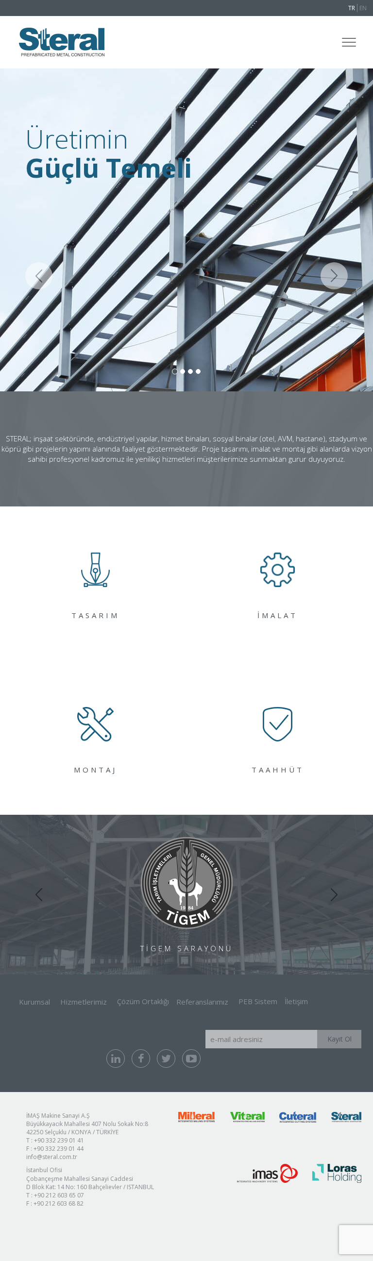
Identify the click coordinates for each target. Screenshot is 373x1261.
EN (363, 8)
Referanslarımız (202, 1002)
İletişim (296, 1001)
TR (351, 8)
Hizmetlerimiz (83, 1002)
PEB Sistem (257, 1001)
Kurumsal (34, 1002)
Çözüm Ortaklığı (143, 1001)
